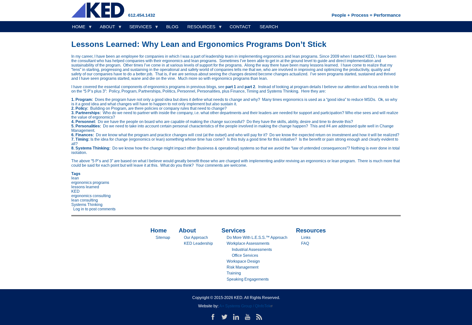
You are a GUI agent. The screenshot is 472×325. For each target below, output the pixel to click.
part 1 (230, 87)
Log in (78, 209)
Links (305, 237)
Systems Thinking (87, 205)
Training (234, 273)
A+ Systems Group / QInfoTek (244, 306)
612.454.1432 (141, 15)
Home (76, 28)
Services (138, 28)
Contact (240, 26)
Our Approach (196, 237)
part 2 (250, 87)
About (105, 28)
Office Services (245, 255)
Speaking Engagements (248, 279)
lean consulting (84, 200)
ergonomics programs (90, 182)
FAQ (305, 243)
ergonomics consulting (91, 196)
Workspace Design (243, 261)
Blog (172, 26)
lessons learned (85, 187)
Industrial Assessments (252, 249)
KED (75, 191)
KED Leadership (198, 243)
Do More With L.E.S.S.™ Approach (257, 237)
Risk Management (242, 267)
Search (269, 26)
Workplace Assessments (248, 243)
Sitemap (163, 237)
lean (75, 178)
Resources (199, 28)
